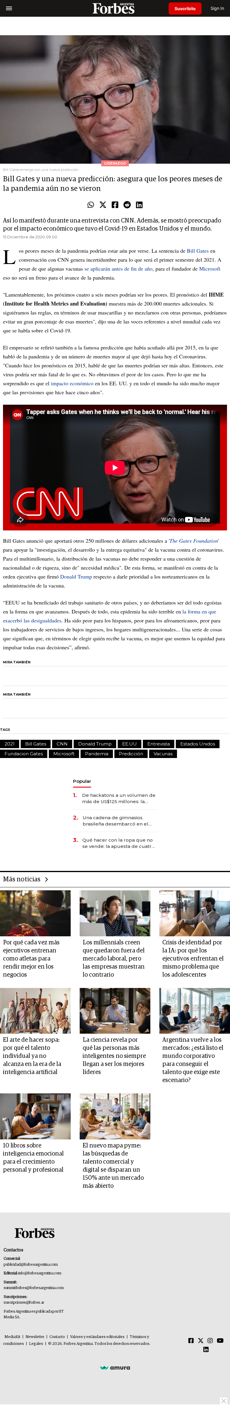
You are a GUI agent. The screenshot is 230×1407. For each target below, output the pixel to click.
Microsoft (209, 268)
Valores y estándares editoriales (97, 1337)
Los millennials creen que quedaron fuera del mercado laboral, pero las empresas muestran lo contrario (114, 959)
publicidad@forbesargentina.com (31, 1265)
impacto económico (72, 383)
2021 (9, 744)
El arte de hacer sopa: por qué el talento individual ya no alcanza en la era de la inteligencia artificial (32, 1056)
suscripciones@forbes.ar (24, 1303)
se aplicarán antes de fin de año (118, 268)
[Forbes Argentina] (115, 8)
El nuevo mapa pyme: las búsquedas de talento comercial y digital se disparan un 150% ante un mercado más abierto (113, 1166)
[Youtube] (220, 1341)
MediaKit (12, 1337)
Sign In (217, 8)
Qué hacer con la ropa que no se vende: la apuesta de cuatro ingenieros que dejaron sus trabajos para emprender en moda (118, 843)
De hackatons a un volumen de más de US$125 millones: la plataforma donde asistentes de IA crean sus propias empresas (119, 798)
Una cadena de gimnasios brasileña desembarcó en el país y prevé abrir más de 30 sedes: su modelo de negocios (118, 821)
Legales (36, 1344)
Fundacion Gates (23, 754)
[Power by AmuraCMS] (115, 1367)
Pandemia (96, 754)
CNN (62, 744)
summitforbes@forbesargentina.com (33, 1288)
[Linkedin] (139, 205)
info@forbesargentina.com (39, 1273)
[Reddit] (127, 205)
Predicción (131, 754)
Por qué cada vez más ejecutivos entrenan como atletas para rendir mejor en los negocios (31, 959)
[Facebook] (115, 205)
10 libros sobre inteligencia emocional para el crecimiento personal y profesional (33, 1158)
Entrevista (158, 744)
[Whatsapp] (90, 205)
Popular (82, 781)
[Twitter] (103, 205)
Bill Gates (198, 250)
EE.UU (129, 744)
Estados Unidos (197, 744)
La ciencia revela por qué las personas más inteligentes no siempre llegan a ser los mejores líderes (114, 1056)
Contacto (57, 1337)
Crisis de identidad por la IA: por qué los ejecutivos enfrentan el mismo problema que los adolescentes (193, 959)
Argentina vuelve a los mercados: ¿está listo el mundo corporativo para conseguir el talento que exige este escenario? (192, 1060)
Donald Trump (76, 576)
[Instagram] (210, 1341)
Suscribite (185, 8)
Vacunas (163, 754)
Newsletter (34, 1337)
